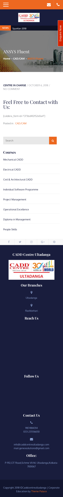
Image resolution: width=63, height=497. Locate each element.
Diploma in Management (17, 219)
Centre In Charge (14, 85)
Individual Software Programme (20, 189)
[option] (37, 28)
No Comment (11, 89)
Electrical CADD (12, 169)
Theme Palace (39, 491)
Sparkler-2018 (19, 28)
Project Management (14, 199)
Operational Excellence (16, 209)
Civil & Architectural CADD (18, 179)
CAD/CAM (20, 123)
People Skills (10, 229)
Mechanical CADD (13, 159)
